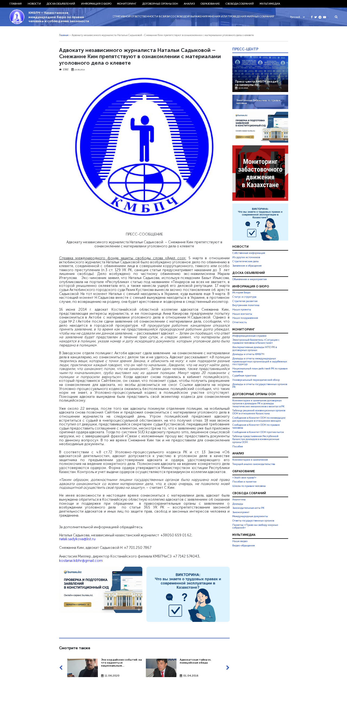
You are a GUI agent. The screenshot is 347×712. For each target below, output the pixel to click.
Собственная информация (248, 253)
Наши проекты (241, 309)
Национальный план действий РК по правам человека (260, 370)
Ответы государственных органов (253, 520)
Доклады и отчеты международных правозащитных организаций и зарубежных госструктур (259, 361)
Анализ (189, 3)
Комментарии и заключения (250, 459)
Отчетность (239, 322)
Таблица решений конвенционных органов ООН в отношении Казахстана (258, 412)
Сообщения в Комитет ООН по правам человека (256, 426)
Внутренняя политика (245, 305)
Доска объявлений (61, 3)
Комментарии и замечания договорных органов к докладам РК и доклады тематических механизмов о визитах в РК (258, 403)
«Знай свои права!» (244, 477)
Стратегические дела (245, 261)
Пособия (237, 446)
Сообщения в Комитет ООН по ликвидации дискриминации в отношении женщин (258, 419)
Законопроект (240, 512)
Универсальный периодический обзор (256, 380)
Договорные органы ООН (160, 3)
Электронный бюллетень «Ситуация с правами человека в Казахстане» (255, 341)
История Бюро (241, 292)
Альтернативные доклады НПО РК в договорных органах (254, 349)
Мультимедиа (270, 3)
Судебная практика (244, 375)
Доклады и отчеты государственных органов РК (259, 386)
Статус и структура (244, 296)
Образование (210, 3)
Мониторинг (126, 3)
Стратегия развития (245, 301)
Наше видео (240, 541)
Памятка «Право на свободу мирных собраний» (255, 526)
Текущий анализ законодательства (253, 464)
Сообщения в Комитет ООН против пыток (258, 432)
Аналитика (239, 499)
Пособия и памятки (244, 481)
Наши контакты (242, 314)
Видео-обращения (243, 545)
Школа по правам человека (249, 486)
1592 (66, 69)
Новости (34, 3)
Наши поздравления (245, 318)
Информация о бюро (96, 3)
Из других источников (246, 257)
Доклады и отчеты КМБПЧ (248, 354)
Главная (15, 3)
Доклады (237, 504)
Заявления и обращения (247, 265)
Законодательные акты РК (248, 508)
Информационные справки (249, 335)
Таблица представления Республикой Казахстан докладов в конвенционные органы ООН (255, 439)
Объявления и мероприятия (249, 279)
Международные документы (250, 516)
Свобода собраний (240, 3)
